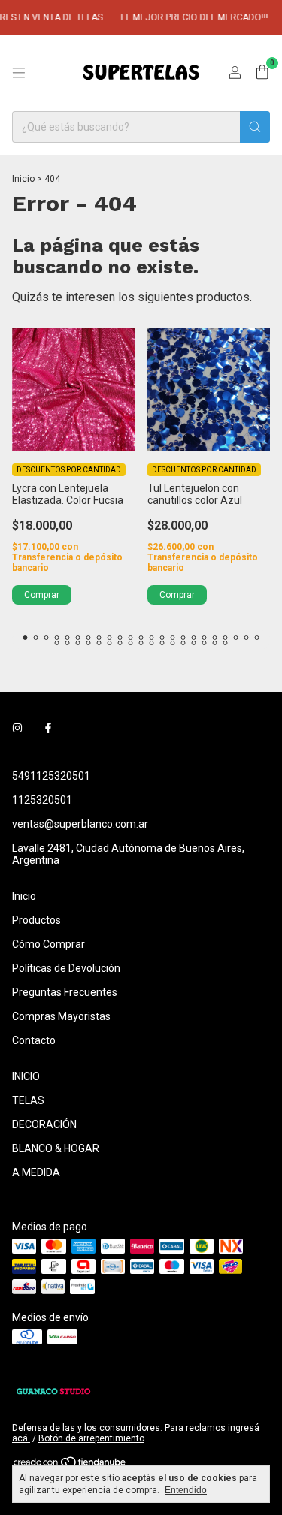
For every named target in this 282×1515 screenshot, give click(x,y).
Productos (36, 920)
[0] (262, 73)
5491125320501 (51, 776)
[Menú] (19, 73)
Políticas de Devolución (66, 968)
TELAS (28, 1100)
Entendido (186, 1490)
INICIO (26, 1076)
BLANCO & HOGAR (55, 1148)
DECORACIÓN (44, 1124)
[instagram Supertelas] (17, 728)
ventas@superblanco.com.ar (80, 824)
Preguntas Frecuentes (64, 992)
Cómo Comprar (48, 944)
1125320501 (42, 800)
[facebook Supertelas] (48, 728)
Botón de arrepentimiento (91, 1438)
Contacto (34, 1040)
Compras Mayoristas (61, 1016)
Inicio (23, 179)
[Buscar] (255, 127)
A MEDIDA (36, 1172)
